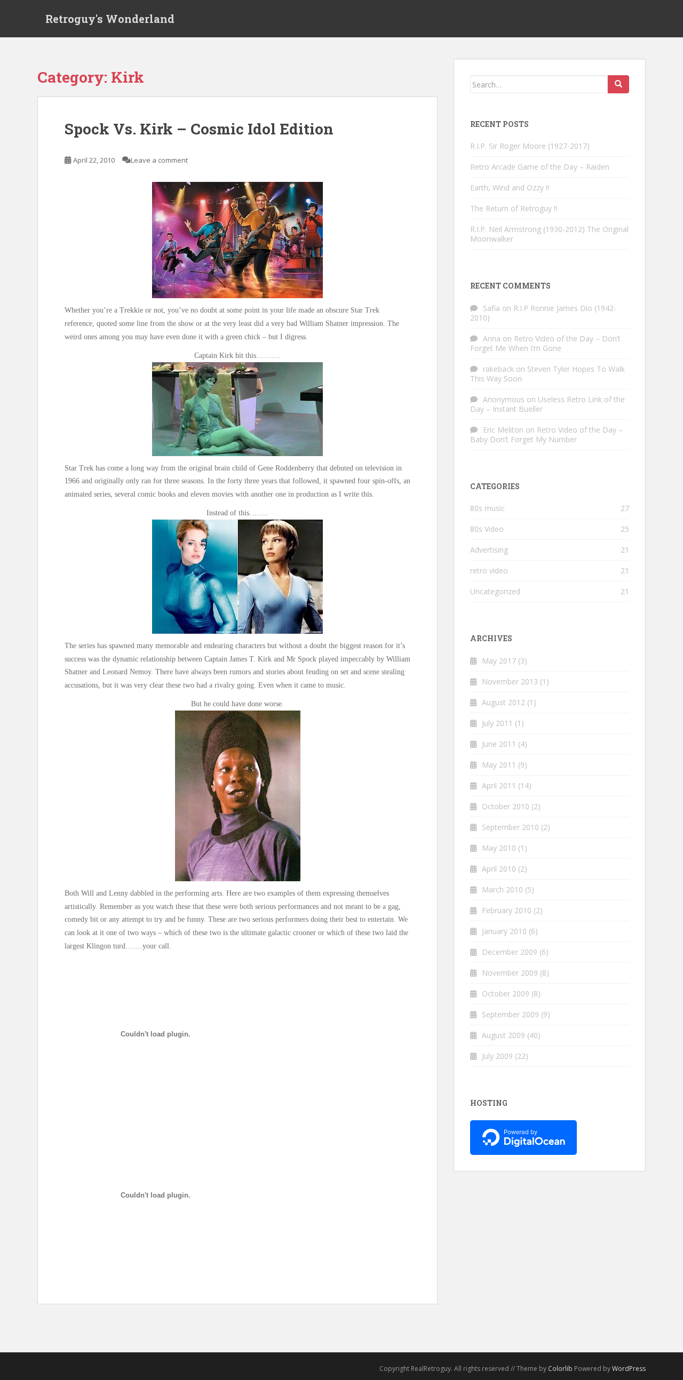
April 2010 (499, 869)
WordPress (629, 1368)
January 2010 (504, 931)
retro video (489, 570)
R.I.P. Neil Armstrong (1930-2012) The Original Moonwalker (549, 234)
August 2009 (503, 1035)
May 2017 (499, 661)
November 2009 (510, 973)
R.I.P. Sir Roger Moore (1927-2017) (530, 146)
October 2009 (505, 993)
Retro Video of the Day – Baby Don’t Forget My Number (546, 434)
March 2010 (502, 889)
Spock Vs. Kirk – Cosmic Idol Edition (199, 129)
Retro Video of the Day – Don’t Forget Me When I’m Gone (545, 343)
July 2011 (497, 723)
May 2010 (499, 848)
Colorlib (560, 1368)
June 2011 (499, 744)
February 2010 (506, 910)
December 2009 (509, 952)
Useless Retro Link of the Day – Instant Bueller (547, 404)
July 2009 (497, 1056)
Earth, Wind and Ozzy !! (509, 187)
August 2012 (503, 702)
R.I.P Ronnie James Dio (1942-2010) (543, 313)
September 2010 (510, 827)
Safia (491, 308)
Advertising (489, 550)
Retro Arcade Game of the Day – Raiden (539, 167)
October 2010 (505, 806)
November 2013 (510, 681)
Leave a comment (159, 160)
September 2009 (510, 1014)
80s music (487, 508)
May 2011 (499, 765)
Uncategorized (495, 591)
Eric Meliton (503, 430)
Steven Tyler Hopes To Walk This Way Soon (547, 374)
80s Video (487, 529)
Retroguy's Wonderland (109, 19)
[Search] (618, 84)
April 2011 (499, 785)
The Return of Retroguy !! (513, 208)
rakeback (498, 369)
